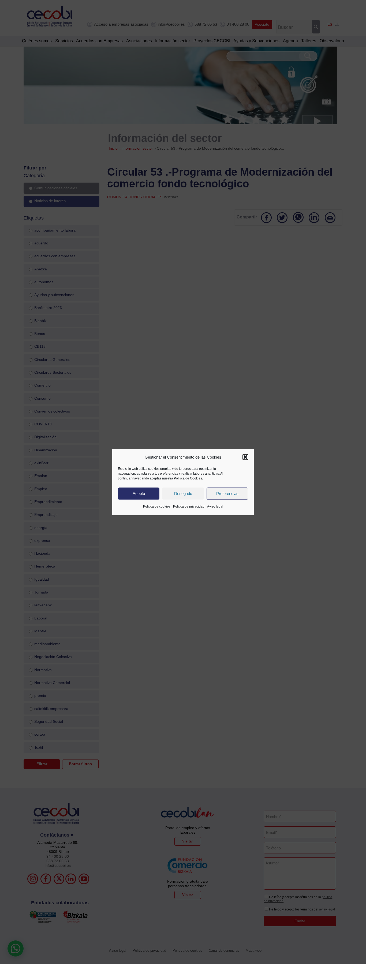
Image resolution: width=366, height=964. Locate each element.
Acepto (139, 493)
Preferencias (227, 493)
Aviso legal (215, 507)
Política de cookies (156, 507)
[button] (245, 457)
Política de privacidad (188, 507)
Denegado (183, 493)
